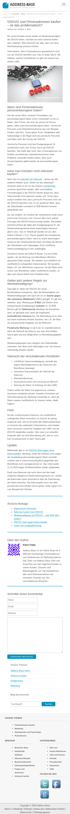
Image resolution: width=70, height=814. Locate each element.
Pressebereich (56, 762)
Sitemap (28, 809)
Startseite (15, 14)
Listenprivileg (49, 186)
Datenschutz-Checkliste (25, 508)
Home (7, 809)
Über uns (53, 748)
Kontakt (53, 758)
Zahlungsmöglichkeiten (25, 765)
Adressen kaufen (19, 676)
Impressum (54, 765)
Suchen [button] (48, 704)
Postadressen (20, 736)
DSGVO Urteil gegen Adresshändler (30, 522)
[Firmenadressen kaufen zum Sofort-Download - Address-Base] (25, 5)
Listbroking (17, 809)
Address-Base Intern (20, 671)
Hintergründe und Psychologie (28, 732)
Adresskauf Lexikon (55, 809)
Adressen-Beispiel (22, 758)
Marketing (15, 686)
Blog (23, 14)
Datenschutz (26, 812)
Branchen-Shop (21, 748)
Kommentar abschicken (22, 656)
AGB (52, 769)
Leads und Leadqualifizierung (27, 525)
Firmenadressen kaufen (25, 725)
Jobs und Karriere (57, 755)
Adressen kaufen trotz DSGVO (28, 512)
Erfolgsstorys (17, 681)
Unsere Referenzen (58, 751)
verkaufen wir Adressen (31, 179)
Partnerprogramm (42, 812)
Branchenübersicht (23, 762)
